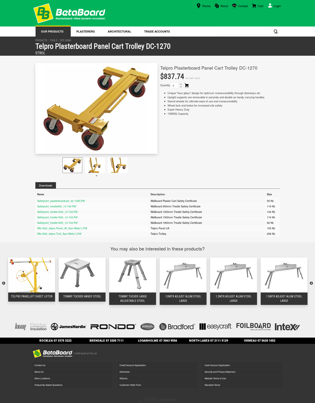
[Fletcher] (38, 326)
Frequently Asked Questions (48, 384)
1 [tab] (96, 176)
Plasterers (85, 31)
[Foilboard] (254, 326)
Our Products (52, 31)
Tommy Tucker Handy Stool (32, 296)
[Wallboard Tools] (148, 326)
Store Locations (42, 378)
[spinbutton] (174, 85)
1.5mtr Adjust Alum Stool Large (234, 299)
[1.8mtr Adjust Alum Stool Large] (284, 275)
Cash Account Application (217, 365)
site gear (65, 40)
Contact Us (39, 365)
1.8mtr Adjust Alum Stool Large (284, 299)
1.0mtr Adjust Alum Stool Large (133, 299)
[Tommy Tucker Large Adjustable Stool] (82, 275)
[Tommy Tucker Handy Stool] (31, 275)
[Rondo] (113, 326)
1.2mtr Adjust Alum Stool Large (183, 299)
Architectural (119, 31)
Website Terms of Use (215, 378)
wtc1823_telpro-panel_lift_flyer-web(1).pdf (62, 228)
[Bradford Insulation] (177, 326)
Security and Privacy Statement (220, 371)
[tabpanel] (74, 165)
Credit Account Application (133, 365)
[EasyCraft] (216, 326)
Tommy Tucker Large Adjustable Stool (82, 299)
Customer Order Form (130, 384)
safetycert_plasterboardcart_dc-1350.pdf (61, 201)
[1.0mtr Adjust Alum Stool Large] (132, 275)
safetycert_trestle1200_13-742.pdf (57, 212)
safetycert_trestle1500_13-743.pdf (57, 217)
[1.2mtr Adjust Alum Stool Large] (183, 275)
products (41, 40)
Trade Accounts (157, 31)
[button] (180, 84)
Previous (3, 283)
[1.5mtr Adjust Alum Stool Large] (233, 275)
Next (311, 283)
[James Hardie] (68, 326)
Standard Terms (212, 384)
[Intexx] (287, 326)
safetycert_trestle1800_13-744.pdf (57, 223)
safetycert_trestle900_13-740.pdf (56, 206)
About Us (39, 371)
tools (53, 40)
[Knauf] (20, 326)
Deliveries (125, 371)
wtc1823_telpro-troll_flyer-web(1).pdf (59, 233)
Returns (123, 378)
